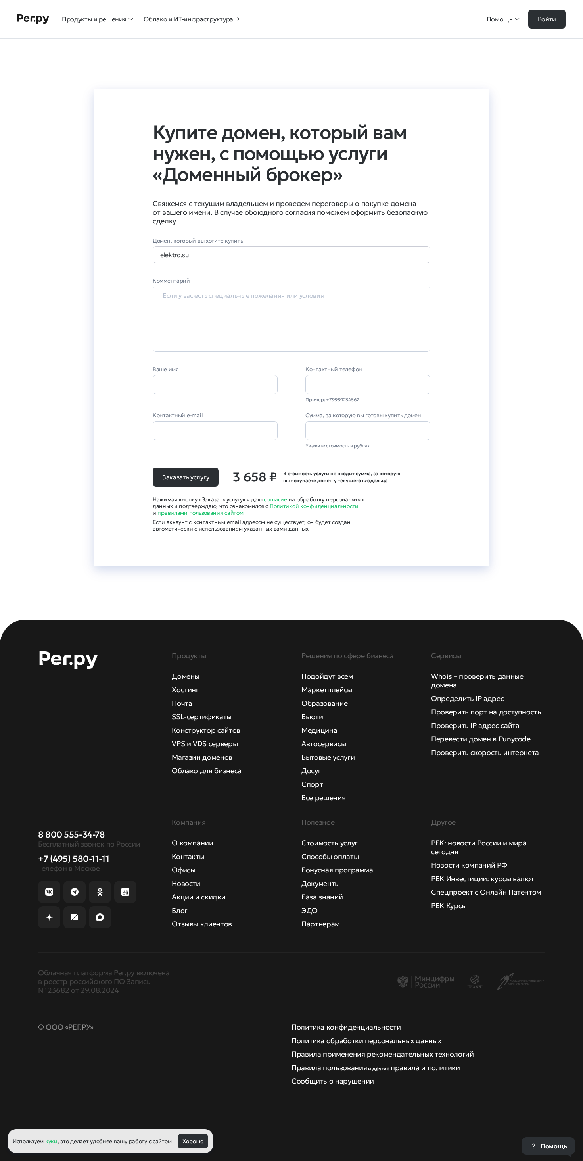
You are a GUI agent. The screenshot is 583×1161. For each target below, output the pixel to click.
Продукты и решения (94, 19)
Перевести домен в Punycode (481, 738)
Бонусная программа (337, 869)
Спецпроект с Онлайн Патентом (486, 892)
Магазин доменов (202, 757)
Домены (185, 676)
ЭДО (309, 910)
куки (51, 1141)
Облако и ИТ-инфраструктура (188, 19)
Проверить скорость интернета (485, 752)
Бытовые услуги (328, 757)
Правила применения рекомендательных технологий (383, 1054)
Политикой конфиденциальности (314, 506)
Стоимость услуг (329, 842)
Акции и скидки (198, 896)
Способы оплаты (330, 856)
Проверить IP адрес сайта (475, 725)
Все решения (323, 797)
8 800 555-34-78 (71, 834)
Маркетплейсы (326, 689)
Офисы (183, 869)
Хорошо (192, 1141)
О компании (192, 842)
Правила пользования (329, 1067)
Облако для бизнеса (207, 770)
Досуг (311, 770)
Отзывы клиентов (202, 923)
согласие (275, 499)
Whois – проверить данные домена (477, 680)
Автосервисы (323, 743)
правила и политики (425, 1067)
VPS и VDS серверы (205, 743)
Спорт (312, 784)
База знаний (322, 896)
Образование (324, 703)
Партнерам (320, 923)
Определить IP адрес (467, 698)
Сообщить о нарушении (333, 1081)
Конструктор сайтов (206, 730)
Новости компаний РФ (469, 865)
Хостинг (185, 689)
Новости (186, 883)
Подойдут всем (327, 676)
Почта (182, 703)
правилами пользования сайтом (200, 512)
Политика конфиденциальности (346, 1027)
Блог (180, 910)
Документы (320, 883)
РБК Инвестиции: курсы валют (482, 878)
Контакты (188, 856)
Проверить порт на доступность (486, 711)
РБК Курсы (449, 905)
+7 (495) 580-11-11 (73, 858)
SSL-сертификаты (202, 716)
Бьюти (312, 716)
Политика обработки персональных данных (366, 1040)
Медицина (319, 730)
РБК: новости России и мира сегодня (479, 847)
